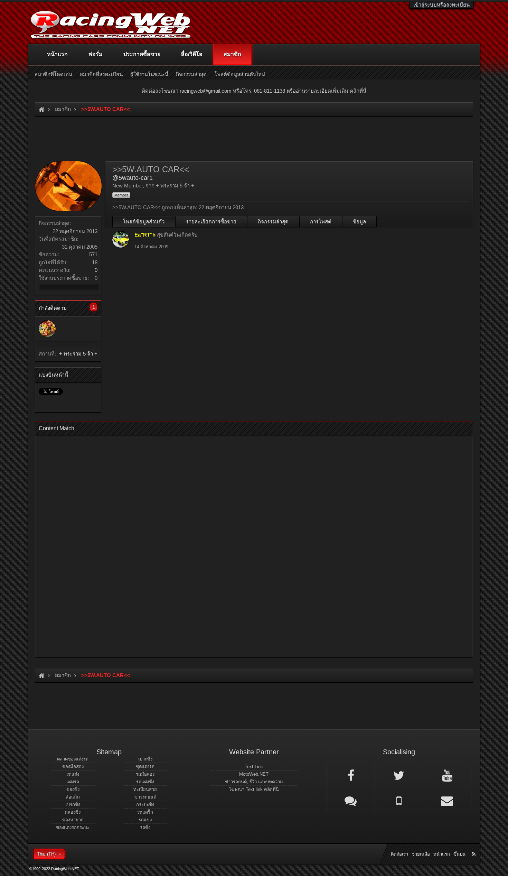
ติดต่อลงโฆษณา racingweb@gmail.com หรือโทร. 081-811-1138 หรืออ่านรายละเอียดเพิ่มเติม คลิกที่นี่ (254, 91)
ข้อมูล (359, 221)
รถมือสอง (145, 774)
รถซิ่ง (145, 827)
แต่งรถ (72, 781)
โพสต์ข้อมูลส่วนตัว (143, 221)
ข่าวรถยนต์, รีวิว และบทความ (254, 781)
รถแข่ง (145, 819)
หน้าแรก (57, 54)
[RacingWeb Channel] (447, 775)
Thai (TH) (46, 854)
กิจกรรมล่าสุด (273, 221)
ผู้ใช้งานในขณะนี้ (149, 74)
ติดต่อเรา (399, 854)
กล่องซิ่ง (73, 812)
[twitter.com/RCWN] (399, 775)
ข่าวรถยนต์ (145, 797)
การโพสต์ (320, 221)
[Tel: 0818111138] (399, 800)
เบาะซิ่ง (145, 759)
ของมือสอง (73, 766)
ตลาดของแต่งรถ (72, 759)
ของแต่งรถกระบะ (73, 827)
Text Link (254, 766)
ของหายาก (73, 819)
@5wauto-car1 (132, 177)
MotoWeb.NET (254, 774)
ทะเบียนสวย (145, 789)
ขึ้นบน (459, 854)
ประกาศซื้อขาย (141, 54)
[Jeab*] (47, 328)
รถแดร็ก (145, 812)
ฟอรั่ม (95, 54)
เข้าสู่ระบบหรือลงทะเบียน (441, 5)
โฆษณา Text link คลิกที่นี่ (254, 789)
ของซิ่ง (72, 789)
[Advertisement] (248, 544)
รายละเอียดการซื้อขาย (211, 221)
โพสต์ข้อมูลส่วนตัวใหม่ (239, 74)
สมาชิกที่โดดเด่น (53, 74)
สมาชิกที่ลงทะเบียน (101, 74)
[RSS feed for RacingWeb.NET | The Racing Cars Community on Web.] (474, 846)
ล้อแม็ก (73, 797)
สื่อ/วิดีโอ (192, 54)
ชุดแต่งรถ (145, 766)
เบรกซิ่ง (73, 804)
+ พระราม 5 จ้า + (78, 354)
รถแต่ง (72, 774)
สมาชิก (232, 54)
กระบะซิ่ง (145, 804)
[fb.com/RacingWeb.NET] (351, 775)
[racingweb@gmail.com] (447, 800)
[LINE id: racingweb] (351, 800)
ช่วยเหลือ (421, 854)
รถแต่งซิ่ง (145, 781)
